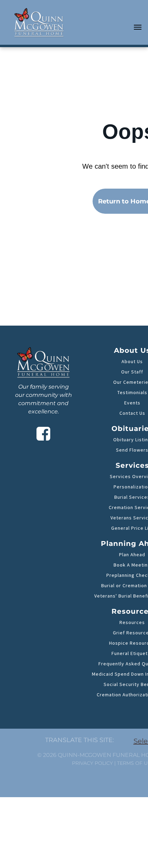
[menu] (138, 27)
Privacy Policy (92, 763)
